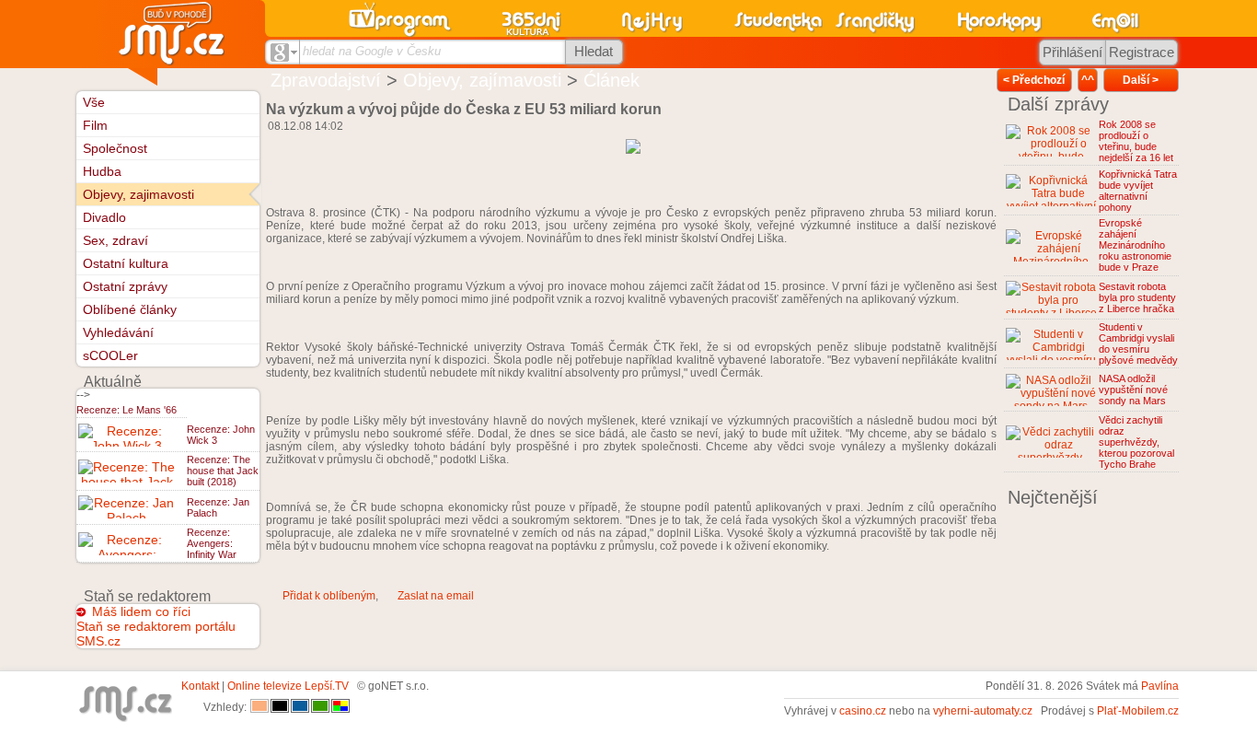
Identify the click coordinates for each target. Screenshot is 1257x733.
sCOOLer (110, 355)
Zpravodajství (326, 80)
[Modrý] (300, 707)
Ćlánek (611, 80)
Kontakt (200, 686)
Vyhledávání (118, 332)
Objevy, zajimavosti (138, 194)
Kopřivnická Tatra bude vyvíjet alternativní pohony (1138, 191)
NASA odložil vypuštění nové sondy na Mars (1133, 389)
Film (95, 125)
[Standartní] (259, 707)
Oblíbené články (130, 309)
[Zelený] (320, 707)
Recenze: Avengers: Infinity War (211, 543)
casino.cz (862, 710)
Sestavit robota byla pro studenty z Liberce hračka (1137, 297)
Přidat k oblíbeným (329, 595)
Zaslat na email (436, 595)
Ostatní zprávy (125, 286)
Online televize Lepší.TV (288, 686)
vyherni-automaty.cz (982, 710)
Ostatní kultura (125, 263)
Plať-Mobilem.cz (1138, 710)
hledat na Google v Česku (372, 51)
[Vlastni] (340, 707)
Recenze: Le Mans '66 (126, 409)
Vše (94, 102)
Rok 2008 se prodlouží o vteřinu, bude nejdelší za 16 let (1136, 141)
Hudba (102, 171)
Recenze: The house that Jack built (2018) (223, 470)
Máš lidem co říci (141, 611)
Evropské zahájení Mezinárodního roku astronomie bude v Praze (1135, 245)
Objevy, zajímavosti (482, 80)
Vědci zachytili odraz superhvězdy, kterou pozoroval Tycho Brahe (1136, 442)
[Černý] (280, 707)
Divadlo (104, 217)
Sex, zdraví (115, 240)
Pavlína (1160, 686)
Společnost (115, 148)
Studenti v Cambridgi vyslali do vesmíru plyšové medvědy (1138, 343)
